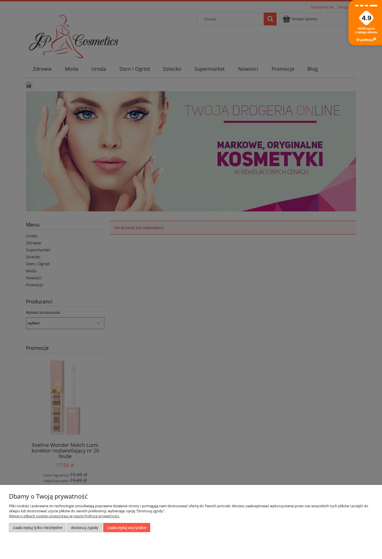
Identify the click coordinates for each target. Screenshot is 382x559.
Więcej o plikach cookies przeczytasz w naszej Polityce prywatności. (64, 515)
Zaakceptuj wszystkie (127, 527)
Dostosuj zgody (84, 527)
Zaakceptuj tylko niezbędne (37, 527)
